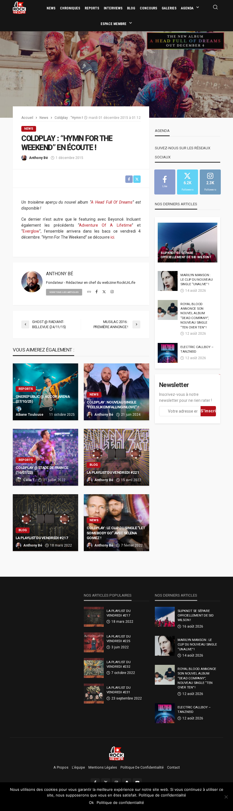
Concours (148, 8)
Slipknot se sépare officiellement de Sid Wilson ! (186, 255)
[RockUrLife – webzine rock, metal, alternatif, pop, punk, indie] (116, 753)
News (51, 8)
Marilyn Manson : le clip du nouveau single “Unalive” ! (196, 279)
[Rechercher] (215, 7)
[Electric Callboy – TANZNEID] (168, 353)
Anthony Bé (38, 158)
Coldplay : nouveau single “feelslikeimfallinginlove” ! (112, 404)
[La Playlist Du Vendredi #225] (94, 642)
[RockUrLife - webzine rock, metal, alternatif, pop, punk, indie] (19, 7)
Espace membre (113, 24)
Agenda (187, 8)
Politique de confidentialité (142, 767)
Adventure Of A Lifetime (105, 225)
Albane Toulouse (29, 415)
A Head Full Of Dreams (111, 202)
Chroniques (70, 8)
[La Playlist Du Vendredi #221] (116, 457)
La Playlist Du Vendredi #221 (113, 472)
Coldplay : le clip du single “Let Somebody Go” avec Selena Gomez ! (116, 533)
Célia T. (29, 480)
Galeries (169, 8)
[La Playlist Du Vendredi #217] (45, 522)
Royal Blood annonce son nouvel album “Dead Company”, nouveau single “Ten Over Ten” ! (194, 315)
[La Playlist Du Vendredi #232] (94, 668)
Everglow (31, 231)
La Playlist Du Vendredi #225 (118, 638)
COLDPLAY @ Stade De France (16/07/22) (42, 470)
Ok (91, 802)
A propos (60, 767)
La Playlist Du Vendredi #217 (42, 537)
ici (112, 237)
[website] (89, 292)
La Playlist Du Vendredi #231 (118, 690)
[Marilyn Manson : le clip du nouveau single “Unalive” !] (168, 281)
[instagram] (112, 292)
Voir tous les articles (64, 292)
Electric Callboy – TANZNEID (196, 349)
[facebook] (96, 292)
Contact (173, 767)
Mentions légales (102, 767)
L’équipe (78, 767)
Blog (131, 8)
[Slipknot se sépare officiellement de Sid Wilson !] (187, 242)
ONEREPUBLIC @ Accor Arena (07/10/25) (43, 399)
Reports (92, 8)
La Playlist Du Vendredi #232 (118, 664)
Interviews (113, 8)
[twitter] (104, 292)
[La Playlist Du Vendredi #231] (94, 694)
